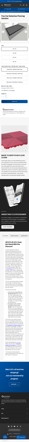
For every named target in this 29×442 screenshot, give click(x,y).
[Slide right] (26, 32)
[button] (2, 5)
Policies (10, 433)
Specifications (24, 235)
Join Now (13, 384)
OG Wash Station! (18, 1)
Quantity (4, 93)
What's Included (14, 235)
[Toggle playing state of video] (26, 150)
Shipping (3, 88)
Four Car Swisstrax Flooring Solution (15, 11)
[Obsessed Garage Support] (23, 5)
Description (5, 235)
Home (3, 11)
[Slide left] (3, 32)
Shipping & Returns (16, 433)
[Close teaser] (7, 434)
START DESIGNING (7, 226)
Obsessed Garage (15, 436)
